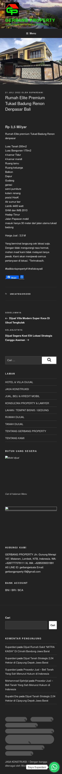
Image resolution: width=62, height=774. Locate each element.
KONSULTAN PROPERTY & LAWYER (27, 403)
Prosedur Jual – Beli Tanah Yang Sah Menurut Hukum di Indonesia (29, 685)
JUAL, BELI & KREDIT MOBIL (22, 396)
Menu (33, 33)
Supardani (36, 92)
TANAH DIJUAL (14, 424)
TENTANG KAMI (14, 438)
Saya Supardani (37, 767)
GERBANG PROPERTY (30, 20)
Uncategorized (20, 294)
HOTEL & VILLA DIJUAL (19, 382)
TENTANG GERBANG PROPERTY (25, 431)
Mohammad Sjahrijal (16, 680)
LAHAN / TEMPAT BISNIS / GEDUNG (27, 410)
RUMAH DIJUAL (14, 417)
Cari (7, 617)
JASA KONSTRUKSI (17, 389)
